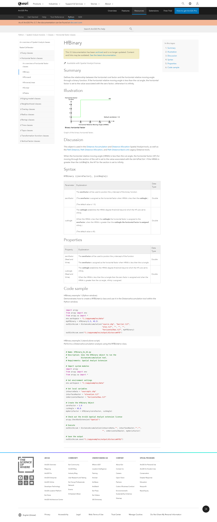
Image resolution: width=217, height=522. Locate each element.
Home (21, 17)
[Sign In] (197, 4)
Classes (50, 35)
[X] (26, 477)
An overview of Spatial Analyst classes (35, 42)
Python (71, 17)
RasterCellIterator (26, 47)
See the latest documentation (103, 55)
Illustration (172, 52)
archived (99, 52)
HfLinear (26, 88)
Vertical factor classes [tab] (30, 141)
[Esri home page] (23, 4)
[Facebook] (20, 477)
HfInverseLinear (29, 82)
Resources (139, 11)
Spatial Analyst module (35, 35)
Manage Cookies (135, 514)
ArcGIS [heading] (47, 458)
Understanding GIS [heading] (100, 458)
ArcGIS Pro (23, 10)
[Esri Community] (20, 483)
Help (44, 17)
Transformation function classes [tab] (35, 136)
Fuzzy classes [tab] (27, 53)
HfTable (26, 93)
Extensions (154, 11)
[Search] (183, 3)
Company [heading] (120, 458)
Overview (112, 11)
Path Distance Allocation (91, 150)
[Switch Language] (189, 3)
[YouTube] (31, 483)
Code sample (173, 67)
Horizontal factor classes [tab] (32, 58)
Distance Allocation (121, 147)
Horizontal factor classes (65, 35)
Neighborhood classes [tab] (31, 104)
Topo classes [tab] (27, 130)
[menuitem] (54, 464)
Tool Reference (57, 17)
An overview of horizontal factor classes (35, 65)
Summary (171, 48)
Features (125, 11)
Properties (172, 63)
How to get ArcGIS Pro (187, 11)
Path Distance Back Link (118, 150)
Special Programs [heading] (147, 458)
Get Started (33, 17)
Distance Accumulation (97, 147)
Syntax (170, 60)
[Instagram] (26, 483)
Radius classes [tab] (27, 114)
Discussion (172, 56)
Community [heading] (73, 458)
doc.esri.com (76, 22)
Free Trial (168, 11)
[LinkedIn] (31, 477)
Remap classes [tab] (27, 120)
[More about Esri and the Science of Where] (26, 465)
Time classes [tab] (27, 125)
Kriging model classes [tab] (31, 98)
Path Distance (73, 150)
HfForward (27, 77)
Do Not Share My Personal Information (165, 514)
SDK (80, 17)
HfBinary (26, 72)
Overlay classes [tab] (28, 109)
